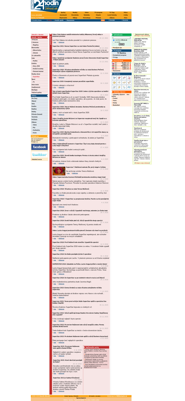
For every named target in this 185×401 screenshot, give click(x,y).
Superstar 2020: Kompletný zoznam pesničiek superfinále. (73, 81)
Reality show (36, 74)
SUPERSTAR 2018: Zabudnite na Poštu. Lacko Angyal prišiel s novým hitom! (79, 264)
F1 (34, 82)
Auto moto (35, 84)
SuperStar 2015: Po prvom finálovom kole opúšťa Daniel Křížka (66, 347)
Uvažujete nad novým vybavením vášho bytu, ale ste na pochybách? (141, 143)
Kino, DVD (36, 66)
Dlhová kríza (37, 50)
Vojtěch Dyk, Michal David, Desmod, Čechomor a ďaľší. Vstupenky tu (141, 42)
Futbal (115, 98)
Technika (35, 117)
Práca (125, 12)
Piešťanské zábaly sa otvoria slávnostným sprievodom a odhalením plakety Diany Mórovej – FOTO (95, 361)
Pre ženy (34, 98)
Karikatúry (36, 130)
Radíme (34, 109)
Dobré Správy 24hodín (71, 396)
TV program (98, 12)
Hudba (35, 61)
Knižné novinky (38, 68)
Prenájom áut (117, 47)
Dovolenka (75, 15)
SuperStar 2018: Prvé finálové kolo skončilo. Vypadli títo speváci (75, 242)
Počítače (34, 119)
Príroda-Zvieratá (37, 114)
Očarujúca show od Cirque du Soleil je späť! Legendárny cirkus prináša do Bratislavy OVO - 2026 (141, 68)
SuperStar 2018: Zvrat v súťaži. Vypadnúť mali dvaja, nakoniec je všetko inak (80, 211)
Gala (33, 58)
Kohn (35, 132)
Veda (33, 103)
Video (87, 12)
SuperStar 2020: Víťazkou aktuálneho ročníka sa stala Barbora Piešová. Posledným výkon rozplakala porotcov (78, 70)
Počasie (98, 17)
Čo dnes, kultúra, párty (92, 400)
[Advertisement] (97, 6)
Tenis (115, 100)
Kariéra (34, 106)
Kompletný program (119, 55)
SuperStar (36, 76)
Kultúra (34, 63)
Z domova (35, 42)
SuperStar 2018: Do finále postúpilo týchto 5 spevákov (71, 254)
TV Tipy (112, 12)
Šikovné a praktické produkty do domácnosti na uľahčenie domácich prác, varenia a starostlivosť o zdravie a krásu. (141, 132)
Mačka (66, 400)
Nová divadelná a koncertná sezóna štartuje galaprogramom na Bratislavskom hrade (95, 366)
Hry (34, 127)
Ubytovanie (63, 17)
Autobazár (63, 15)
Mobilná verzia (37, 159)
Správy (63, 12)
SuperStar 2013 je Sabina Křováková (66, 378)
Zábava (112, 17)
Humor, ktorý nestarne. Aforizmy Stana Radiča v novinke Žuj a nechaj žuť (95, 351)
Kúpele (98, 15)
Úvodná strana (36, 20)
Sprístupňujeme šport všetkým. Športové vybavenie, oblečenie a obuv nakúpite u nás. (142, 120)
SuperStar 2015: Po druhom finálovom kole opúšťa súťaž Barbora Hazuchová (80, 336)
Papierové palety (79, 400)
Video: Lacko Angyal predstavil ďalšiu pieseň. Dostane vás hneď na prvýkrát (79, 230)
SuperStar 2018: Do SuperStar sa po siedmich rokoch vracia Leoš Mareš (78, 278)
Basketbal (116, 105)
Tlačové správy (37, 92)
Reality (75, 12)
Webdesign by (117, 396)
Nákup (75, 17)
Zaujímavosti (36, 87)
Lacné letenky (112, 15)
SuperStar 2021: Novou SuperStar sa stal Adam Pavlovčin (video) (75, 46)
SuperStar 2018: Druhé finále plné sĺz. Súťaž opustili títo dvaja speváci (77, 220)
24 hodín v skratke (94, 396)
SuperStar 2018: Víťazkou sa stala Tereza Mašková (70, 189)
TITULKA (35, 39)
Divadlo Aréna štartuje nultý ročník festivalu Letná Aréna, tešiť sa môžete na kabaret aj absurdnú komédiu (95, 356)
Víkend (34, 101)
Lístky (126, 15)
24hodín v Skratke (37, 34)
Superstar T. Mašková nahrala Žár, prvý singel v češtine (86, 167)
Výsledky (87, 15)
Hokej (115, 103)
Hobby (34, 111)
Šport (33, 79)
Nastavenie (116, 70)
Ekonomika (35, 47)
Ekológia (34, 90)
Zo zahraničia (36, 55)
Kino (125, 17)
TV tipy (115, 57)
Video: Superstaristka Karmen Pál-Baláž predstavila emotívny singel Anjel (79, 177)
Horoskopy (86, 17)
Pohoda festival (38, 71)
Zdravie (35, 53)
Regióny (36, 45)
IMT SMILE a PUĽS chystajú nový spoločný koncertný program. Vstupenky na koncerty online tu (141, 108)
